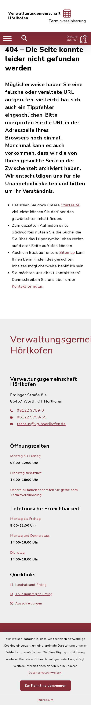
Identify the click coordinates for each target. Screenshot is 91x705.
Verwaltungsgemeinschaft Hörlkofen (34, 15)
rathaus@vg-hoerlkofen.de (41, 423)
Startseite (70, 205)
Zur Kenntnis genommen (45, 685)
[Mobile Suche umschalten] (24, 38)
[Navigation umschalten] (7, 38)
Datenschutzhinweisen (45, 673)
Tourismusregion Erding (33, 594)
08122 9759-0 (30, 410)
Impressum (45, 700)
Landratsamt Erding (30, 584)
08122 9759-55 (32, 417)
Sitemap (67, 252)
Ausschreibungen (28, 603)
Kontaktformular (27, 286)
